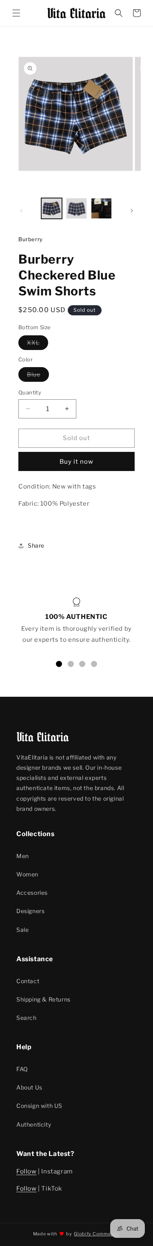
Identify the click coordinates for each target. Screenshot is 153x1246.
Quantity (29, 392)
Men (22, 855)
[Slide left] (21, 211)
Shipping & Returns (43, 999)
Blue (38, 376)
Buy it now (76, 461)
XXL (37, 344)
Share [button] (36, 545)
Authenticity (33, 1124)
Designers (30, 910)
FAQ (22, 1068)
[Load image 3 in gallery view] (101, 208)
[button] (16, 13)
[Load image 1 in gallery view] (51, 208)
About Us (29, 1087)
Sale (22, 929)
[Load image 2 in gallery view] (76, 208)
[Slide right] (132, 211)
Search (26, 1017)
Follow (26, 1171)
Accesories (32, 892)
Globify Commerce (96, 1234)
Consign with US (39, 1105)
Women (27, 874)
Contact (27, 980)
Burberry (30, 239)
